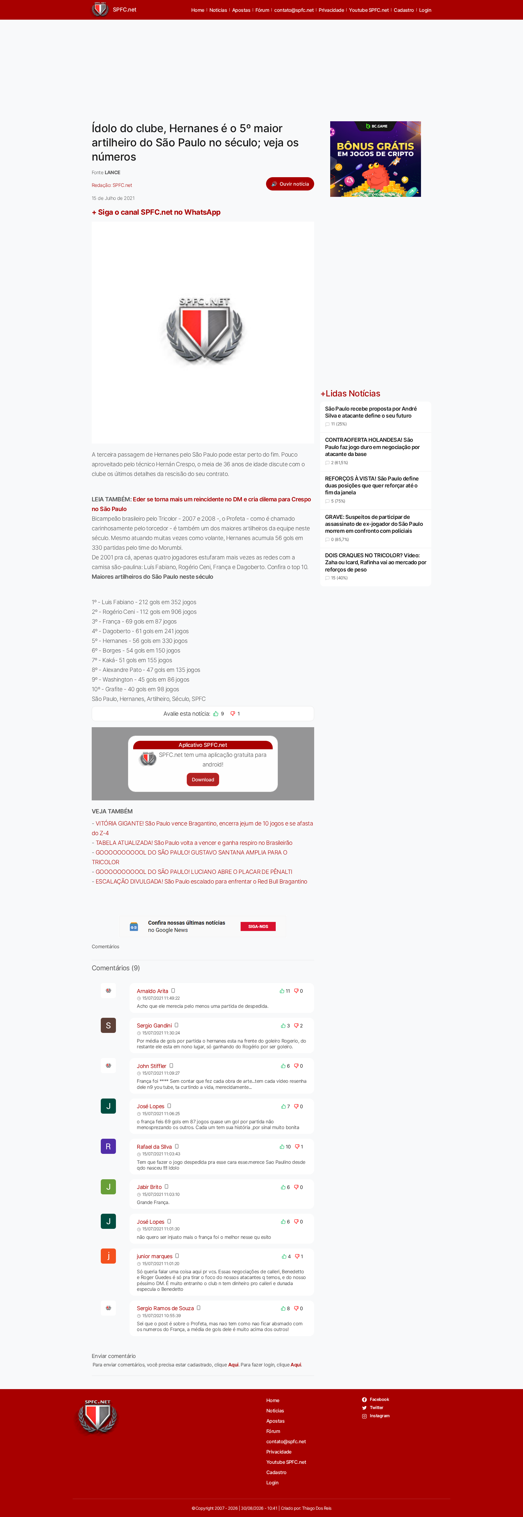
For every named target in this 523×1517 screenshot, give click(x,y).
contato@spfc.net (294, 10)
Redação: (112, 185)
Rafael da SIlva (154, 1147)
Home (197, 10)
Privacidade (331, 10)
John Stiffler (151, 1066)
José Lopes (150, 1106)
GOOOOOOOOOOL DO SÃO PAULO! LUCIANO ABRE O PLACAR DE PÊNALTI (194, 871)
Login (425, 10)
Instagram (379, 1415)
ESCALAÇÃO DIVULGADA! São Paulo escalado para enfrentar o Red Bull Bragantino (201, 881)
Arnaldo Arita (152, 991)
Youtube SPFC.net (369, 10)
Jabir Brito (149, 1187)
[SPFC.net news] (203, 926)
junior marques (154, 1256)
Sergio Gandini (154, 1025)
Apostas (241, 10)
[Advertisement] (261, 66)
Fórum (262, 10)
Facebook (379, 1399)
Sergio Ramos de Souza (165, 1308)
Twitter (376, 1407)
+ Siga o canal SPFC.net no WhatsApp (156, 212)
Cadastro (404, 10)
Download (203, 779)
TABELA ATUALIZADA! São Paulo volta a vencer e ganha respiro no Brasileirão (194, 842)
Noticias (218, 10)
